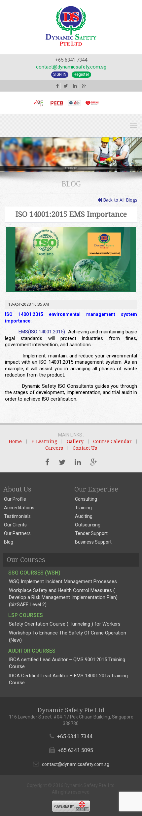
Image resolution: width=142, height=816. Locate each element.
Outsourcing (87, 524)
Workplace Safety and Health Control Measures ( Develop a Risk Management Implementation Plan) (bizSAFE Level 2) (63, 597)
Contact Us (85, 448)
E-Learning (44, 441)
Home (15, 441)
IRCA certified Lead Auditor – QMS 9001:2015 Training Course (67, 663)
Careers (54, 448)
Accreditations (19, 507)
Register (81, 74)
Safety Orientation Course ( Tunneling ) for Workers (65, 624)
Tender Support (91, 533)
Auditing (83, 516)
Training (83, 507)
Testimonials (17, 516)
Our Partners (17, 533)
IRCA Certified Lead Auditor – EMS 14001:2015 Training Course (68, 679)
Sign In (59, 74)
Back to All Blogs (119, 200)
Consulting (86, 499)
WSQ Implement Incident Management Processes (63, 581)
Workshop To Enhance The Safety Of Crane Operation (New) (67, 636)
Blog (8, 542)
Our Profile (15, 499)
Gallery (75, 441)
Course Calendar (112, 441)
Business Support (93, 542)
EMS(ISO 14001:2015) (41, 332)
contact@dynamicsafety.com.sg (71, 67)
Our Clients (15, 524)
